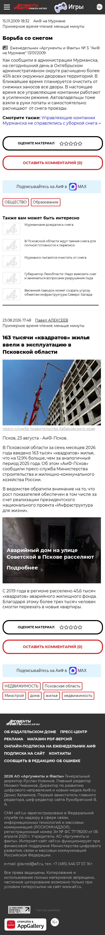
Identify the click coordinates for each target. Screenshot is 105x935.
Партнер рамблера (48, 910)
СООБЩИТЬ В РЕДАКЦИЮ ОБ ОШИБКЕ (42, 761)
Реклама (13, 739)
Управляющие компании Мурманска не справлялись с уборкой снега (50, 120)
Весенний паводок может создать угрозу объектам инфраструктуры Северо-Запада (58, 292)
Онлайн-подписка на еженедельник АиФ (50, 746)
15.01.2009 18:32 (16, 21)
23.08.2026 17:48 (17, 320)
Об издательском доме (30, 732)
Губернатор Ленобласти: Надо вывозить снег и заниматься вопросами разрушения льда (60, 276)
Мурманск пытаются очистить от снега (55, 257)
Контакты (60, 753)
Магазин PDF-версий (49, 739)
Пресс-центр (73, 732)
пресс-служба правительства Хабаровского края (49, 428)
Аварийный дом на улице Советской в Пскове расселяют (50, 553)
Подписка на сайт (24, 753)
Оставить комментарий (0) (52, 163)
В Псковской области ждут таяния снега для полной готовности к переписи (60, 243)
